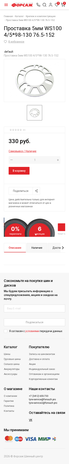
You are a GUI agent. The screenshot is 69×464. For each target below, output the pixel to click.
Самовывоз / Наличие (22, 151)
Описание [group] (15, 247)
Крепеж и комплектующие (41, 16)
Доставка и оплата (39, 359)
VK (30, 420)
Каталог (6, 4)
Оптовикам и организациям (44, 374)
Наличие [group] (36, 247)
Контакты (9, 411)
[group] (34, 80)
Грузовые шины (12, 359)
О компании (10, 396)
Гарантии (9, 401)
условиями (32, 331)
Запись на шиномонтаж (42, 354)
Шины (7, 354)
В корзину (19, 170)
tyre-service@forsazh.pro (42, 399)
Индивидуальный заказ (42, 369)
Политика (9, 406)
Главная (8, 16)
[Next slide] (63, 248)
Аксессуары (10, 374)
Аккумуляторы (12, 369)
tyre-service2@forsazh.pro (43, 403)
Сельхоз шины (12, 364)
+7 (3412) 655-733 (38, 396)
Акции (32, 364)
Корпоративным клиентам (43, 379)
